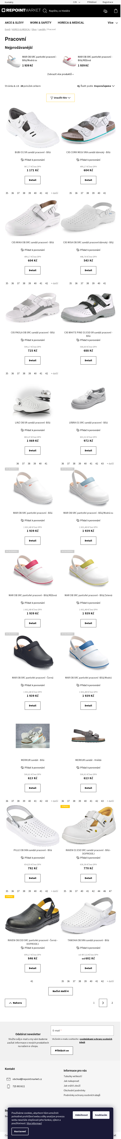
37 (18, 193)
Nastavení (20, 1131)
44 (99, 891)
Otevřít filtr (60, 98)
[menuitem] (14, 22)
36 (12, 193)
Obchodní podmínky (74, 1090)
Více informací (34, 1123)
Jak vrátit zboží (72, 1085)
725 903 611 (19, 1086)
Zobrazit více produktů (59, 74)
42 (46, 193)
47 (110, 891)
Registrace (108, 2)
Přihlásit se (62, 1050)
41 (41, 193)
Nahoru (17, 1003)
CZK (75, 2)
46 (104, 891)
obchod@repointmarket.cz (27, 1079)
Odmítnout (81, 1115)
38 (24, 193)
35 (7, 193)
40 (35, 193)
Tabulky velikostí (73, 1076)
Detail (32, 180)
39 (29, 193)
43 (102, 463)
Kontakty (9, 2)
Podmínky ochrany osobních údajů (82, 1095)
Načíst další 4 (61, 991)
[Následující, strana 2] (103, 1003)
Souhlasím (101, 1115)
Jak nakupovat (71, 1081)
